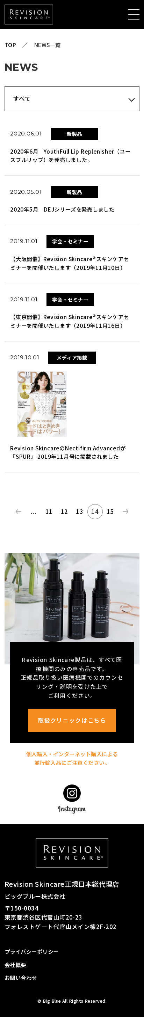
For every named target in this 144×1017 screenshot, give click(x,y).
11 (49, 511)
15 (110, 511)
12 (64, 511)
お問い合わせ (21, 977)
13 (79, 511)
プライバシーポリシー (32, 951)
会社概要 (15, 964)
